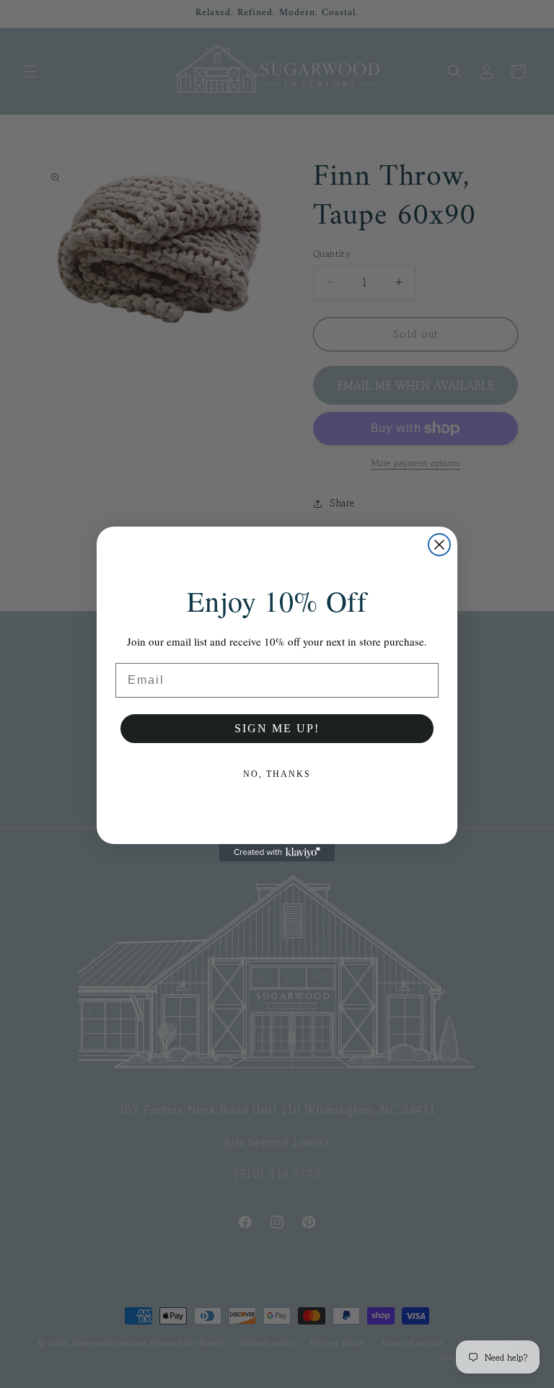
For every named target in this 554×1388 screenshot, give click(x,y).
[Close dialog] (439, 544)
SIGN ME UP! (277, 728)
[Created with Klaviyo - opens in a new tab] (277, 852)
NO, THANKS (277, 774)
